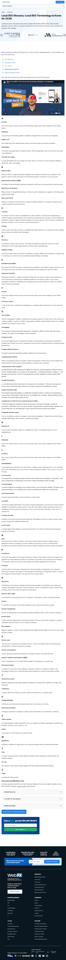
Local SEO (9, 12)
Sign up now (22, 786)
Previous (1, 35)
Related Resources (9, 792)
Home (3, 12)
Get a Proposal (60, 2)
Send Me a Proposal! (52, 861)
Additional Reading (9, 806)
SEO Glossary (9, 59)
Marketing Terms (10, 63)
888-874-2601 (6, 2)
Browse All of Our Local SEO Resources (14, 811)
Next (64, 35)
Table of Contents (7, 6)
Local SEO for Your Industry (12, 799)
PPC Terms (8, 66)
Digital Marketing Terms (12, 72)
